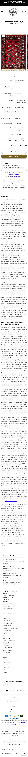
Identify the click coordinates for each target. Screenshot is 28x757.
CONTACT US (15, 176)
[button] (2, 12)
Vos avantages (7, 630)
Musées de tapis (7, 652)
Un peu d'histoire (7, 642)
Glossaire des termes (9, 640)
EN (17, 12)
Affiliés (5, 672)
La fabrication (7, 645)
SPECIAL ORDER (14, 174)
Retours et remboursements (11, 628)
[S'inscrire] (23, 684)
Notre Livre (6, 664)
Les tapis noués (7, 647)
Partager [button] (24, 145)
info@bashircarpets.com (17, 724)
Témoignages (7, 620)
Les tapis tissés (7, 650)
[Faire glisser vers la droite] (17, 76)
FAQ (4, 633)
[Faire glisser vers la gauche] (10, 76)
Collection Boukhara (11, 501)
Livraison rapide (7, 623)
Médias (5, 669)
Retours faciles (7, 625)
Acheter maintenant (14, 156)
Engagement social (8, 667)
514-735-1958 (22, 722)
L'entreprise (6, 662)
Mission (5, 659)
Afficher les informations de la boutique (14, 167)
